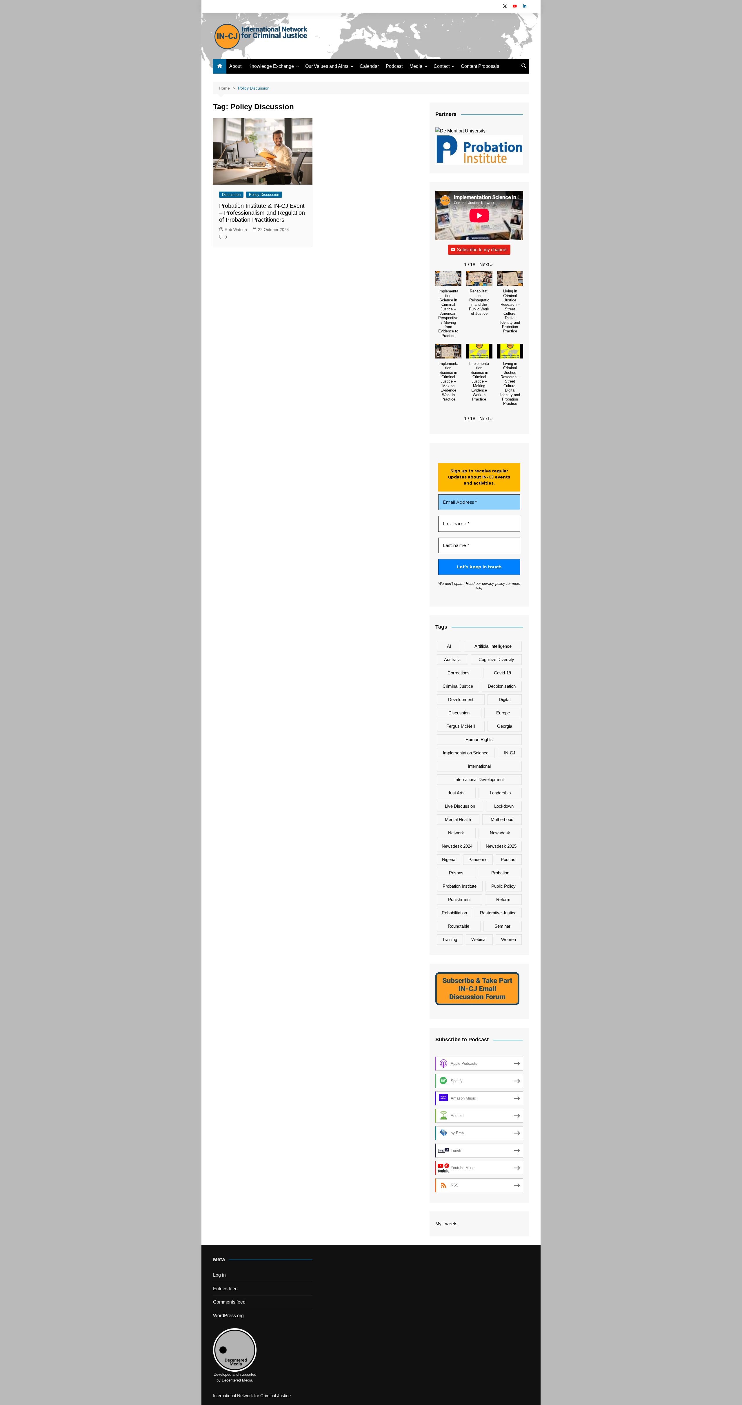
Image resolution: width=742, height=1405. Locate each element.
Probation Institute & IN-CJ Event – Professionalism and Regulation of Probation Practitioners (262, 213)
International (479, 766)
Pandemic (478, 859)
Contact (442, 66)
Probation (500, 872)
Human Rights (479, 739)
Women (508, 939)
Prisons (456, 872)
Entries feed (225, 1288)
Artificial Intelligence (493, 646)
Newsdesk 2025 (501, 846)
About (235, 66)
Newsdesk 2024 (457, 846)
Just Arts (456, 792)
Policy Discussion (264, 194)
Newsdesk (500, 832)
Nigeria (448, 859)
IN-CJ (509, 752)
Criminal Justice (458, 686)
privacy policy (493, 583)
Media (416, 66)
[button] (486, 264)
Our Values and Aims (326, 66)
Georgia (504, 726)
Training (449, 939)
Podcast (394, 66)
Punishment (459, 899)
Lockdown (504, 806)
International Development (479, 779)
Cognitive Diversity (496, 659)
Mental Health (458, 819)
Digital (504, 699)
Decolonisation (502, 686)
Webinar (479, 939)
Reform (503, 899)
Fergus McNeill (460, 726)
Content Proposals (480, 66)
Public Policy (503, 886)
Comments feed (229, 1302)
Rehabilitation (454, 912)
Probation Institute (460, 886)
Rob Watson (236, 229)
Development (460, 699)
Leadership (500, 792)
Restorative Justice (498, 912)
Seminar (502, 926)
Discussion (231, 194)
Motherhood (502, 819)
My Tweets (446, 1223)
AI (449, 646)
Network (456, 832)
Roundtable (458, 926)
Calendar (369, 66)
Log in (219, 1275)
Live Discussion (460, 806)
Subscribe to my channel (482, 249)
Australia (452, 659)
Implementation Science (465, 752)
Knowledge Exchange (271, 66)
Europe (503, 712)
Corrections (459, 672)
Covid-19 (502, 672)
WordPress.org (228, 1315)
